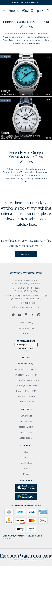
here (32, 225)
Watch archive (26, 438)
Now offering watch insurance (26, 2)
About (26, 457)
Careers (26, 468)
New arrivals (26, 421)
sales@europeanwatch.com (26, 307)
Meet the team (26, 463)
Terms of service (26, 328)
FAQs (26, 333)
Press (26, 474)
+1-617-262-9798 (26, 303)
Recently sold (26, 427)
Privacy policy (26, 322)
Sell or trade (26, 432)
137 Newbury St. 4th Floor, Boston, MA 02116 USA (26, 289)
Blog (26, 452)
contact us (34, 43)
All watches (26, 416)
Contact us (26, 254)
